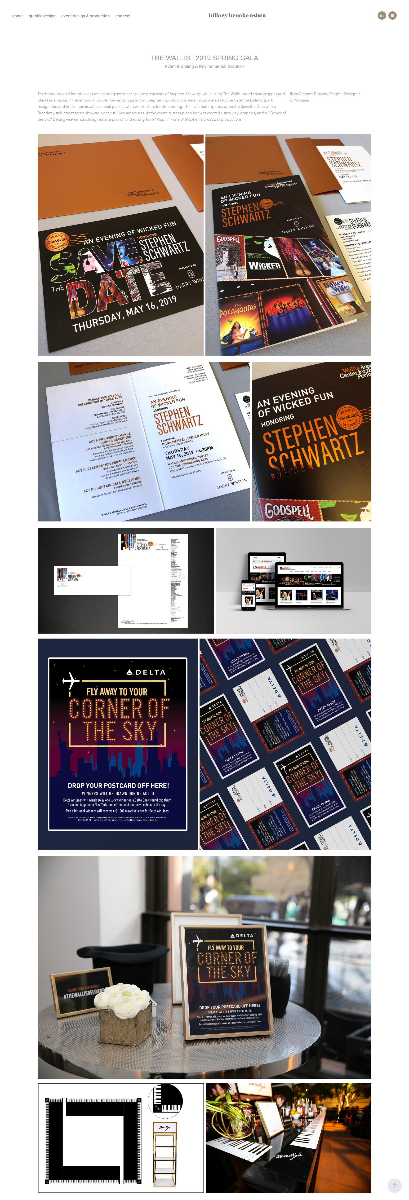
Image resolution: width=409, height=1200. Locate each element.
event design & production (85, 15)
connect (123, 15)
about (17, 15)
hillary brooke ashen (237, 15)
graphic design (42, 15)
